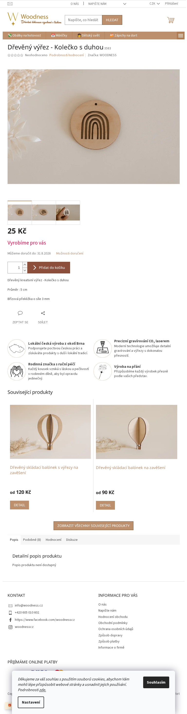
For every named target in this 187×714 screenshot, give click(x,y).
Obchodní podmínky (113, 623)
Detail (19, 505)
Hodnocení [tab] (53, 539)
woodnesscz (24, 626)
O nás (75, 4)
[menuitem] (24, 35)
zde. (42, 690)
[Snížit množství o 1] (24, 270)
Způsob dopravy (110, 635)
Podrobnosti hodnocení (66, 55)
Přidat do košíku (52, 267)
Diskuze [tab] (72, 539)
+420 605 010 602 (27, 612)
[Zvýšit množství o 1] (24, 265)
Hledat (112, 20)
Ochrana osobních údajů (115, 629)
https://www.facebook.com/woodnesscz (45, 619)
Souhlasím (156, 682)
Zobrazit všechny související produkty (93, 525)
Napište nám (97, 4)
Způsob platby (109, 641)
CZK (153, 3)
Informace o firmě (111, 647)
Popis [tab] (14, 539)
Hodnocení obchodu (113, 617)
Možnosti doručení (69, 253)
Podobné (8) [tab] (32, 539)
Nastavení (31, 702)
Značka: (102, 55)
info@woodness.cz (29, 605)
